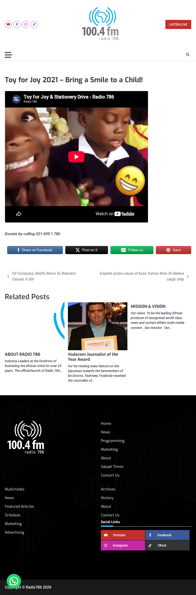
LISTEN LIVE (178, 24)
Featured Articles (19, 506)
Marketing (109, 449)
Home (106, 423)
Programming (113, 440)
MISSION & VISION (148, 306)
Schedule (12, 515)
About (106, 458)
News (105, 432)
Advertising (14, 532)
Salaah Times (112, 466)
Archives (108, 489)
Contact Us (110, 475)
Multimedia (14, 489)
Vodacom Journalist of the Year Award (93, 357)
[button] (14, 581)
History (107, 497)
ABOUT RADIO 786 (22, 354)
